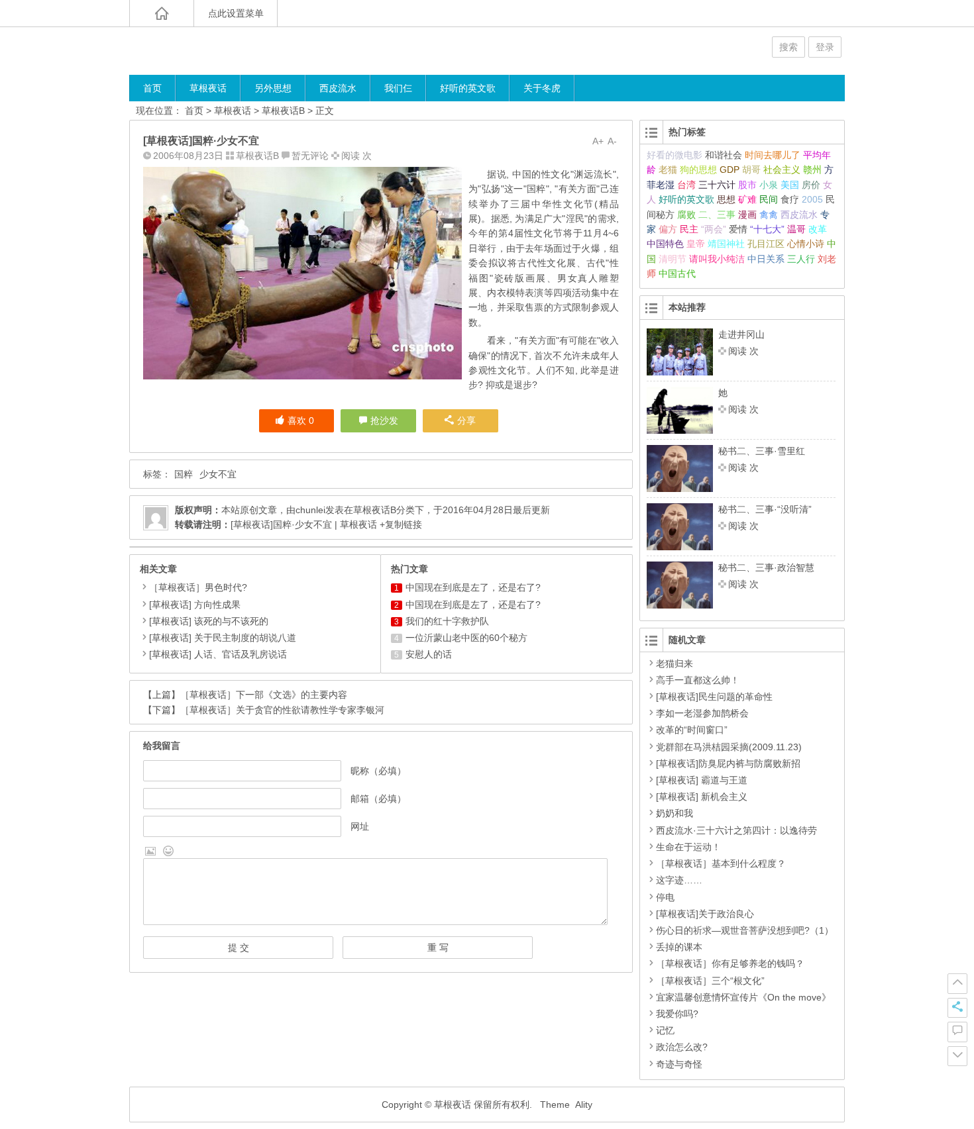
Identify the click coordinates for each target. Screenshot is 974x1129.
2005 (812, 199)
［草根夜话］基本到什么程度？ (721, 863)
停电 (665, 897)
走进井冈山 (741, 334)
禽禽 (768, 214)
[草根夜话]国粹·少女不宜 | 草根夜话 (304, 524)
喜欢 (301, 420)
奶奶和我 (674, 813)
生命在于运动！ (688, 847)
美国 (790, 184)
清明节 (672, 259)
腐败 (686, 214)
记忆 (665, 1030)
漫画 (747, 214)
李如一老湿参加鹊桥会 (702, 713)
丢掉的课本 (679, 947)
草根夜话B (283, 110)
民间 (768, 199)
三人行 (801, 259)
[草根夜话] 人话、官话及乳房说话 (218, 654)
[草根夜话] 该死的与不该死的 (208, 621)
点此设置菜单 (236, 13)
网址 (360, 826)
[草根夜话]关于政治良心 (705, 913)
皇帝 (695, 243)
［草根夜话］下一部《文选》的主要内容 (263, 694)
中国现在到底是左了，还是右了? (473, 587)
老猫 (668, 169)
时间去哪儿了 (772, 155)
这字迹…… (679, 880)
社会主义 (781, 169)
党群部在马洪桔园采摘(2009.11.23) (729, 747)
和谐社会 (723, 155)
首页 (152, 88)
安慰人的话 (429, 654)
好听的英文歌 (468, 88)
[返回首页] (161, 13)
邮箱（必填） (378, 798)
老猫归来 (674, 663)
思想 (726, 199)
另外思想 (273, 88)
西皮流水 (337, 88)
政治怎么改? (682, 1047)
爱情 (738, 229)
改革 (817, 229)
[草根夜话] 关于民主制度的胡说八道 (222, 637)
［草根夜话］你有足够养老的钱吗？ (730, 963)
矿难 (747, 199)
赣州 (812, 169)
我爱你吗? (677, 1013)
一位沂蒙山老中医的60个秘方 (466, 637)
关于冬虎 (542, 88)
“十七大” (767, 229)
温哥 (796, 229)
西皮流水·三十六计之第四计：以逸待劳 (736, 830)
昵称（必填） (378, 770)
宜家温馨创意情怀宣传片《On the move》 (743, 997)
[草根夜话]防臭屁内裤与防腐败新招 (728, 763)
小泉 (768, 184)
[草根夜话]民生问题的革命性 (714, 696)
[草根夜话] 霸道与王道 (701, 780)
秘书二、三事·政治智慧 (766, 567)
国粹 (183, 474)
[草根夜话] (209, 50)
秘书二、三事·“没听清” (765, 509)
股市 (747, 184)
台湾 (686, 184)
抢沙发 (384, 420)
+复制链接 (399, 524)
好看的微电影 (674, 155)
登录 (825, 47)
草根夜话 (208, 88)
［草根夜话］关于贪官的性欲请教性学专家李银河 (282, 710)
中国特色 (665, 243)
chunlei (310, 510)
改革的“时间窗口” (692, 729)
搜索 (788, 47)
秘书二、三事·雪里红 (761, 451)
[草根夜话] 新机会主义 (701, 796)
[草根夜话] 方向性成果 (195, 604)
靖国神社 (726, 243)
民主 (689, 229)
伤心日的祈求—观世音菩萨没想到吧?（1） (745, 930)
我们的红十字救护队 (447, 621)
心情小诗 (805, 243)
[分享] (957, 1008)
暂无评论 (310, 155)
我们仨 (398, 88)
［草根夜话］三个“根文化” (710, 980)
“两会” (713, 229)
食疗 (790, 199)
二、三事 (716, 214)
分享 (466, 420)
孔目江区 (766, 243)
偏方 (668, 229)
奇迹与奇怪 (679, 1064)
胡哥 (751, 169)
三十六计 (716, 184)
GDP (729, 169)
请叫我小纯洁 (717, 259)
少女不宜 (218, 474)
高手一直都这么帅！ (697, 680)
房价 (811, 184)
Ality (583, 1104)
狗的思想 (698, 169)
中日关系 (766, 259)
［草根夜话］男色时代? (198, 587)
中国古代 (677, 273)
